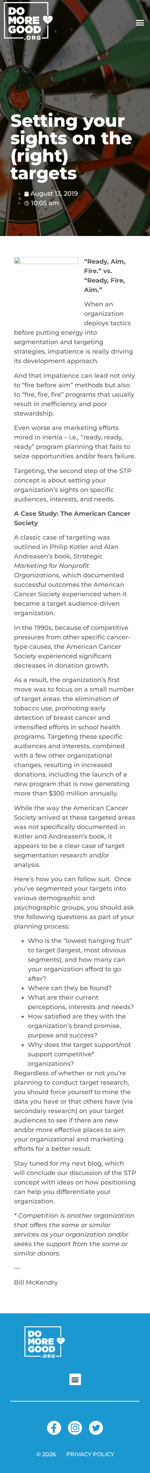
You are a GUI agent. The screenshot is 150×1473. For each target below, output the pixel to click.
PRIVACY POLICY (90, 1454)
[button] (140, 22)
